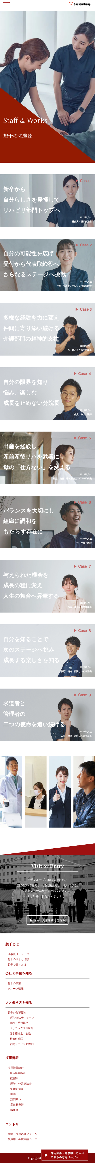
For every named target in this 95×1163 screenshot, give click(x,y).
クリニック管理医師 (22, 1028)
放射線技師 (16, 1089)
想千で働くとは (17, 964)
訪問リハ (15, 1099)
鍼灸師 (14, 1110)
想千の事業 (14, 983)
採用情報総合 (16, 1067)
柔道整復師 (17, 1104)
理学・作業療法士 (21, 1083)
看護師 (14, 1078)
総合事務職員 (18, 1073)
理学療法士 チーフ (22, 1017)
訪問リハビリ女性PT (22, 1044)
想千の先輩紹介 (17, 1012)
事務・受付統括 (19, 1022)
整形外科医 (16, 1038)
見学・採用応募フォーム (22, 1134)
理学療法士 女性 (20, 1033)
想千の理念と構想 (18, 959)
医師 (13, 1094)
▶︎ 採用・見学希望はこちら (47, 920)
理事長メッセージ (18, 954)
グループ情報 (16, 988)
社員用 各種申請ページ (22, 1139)
